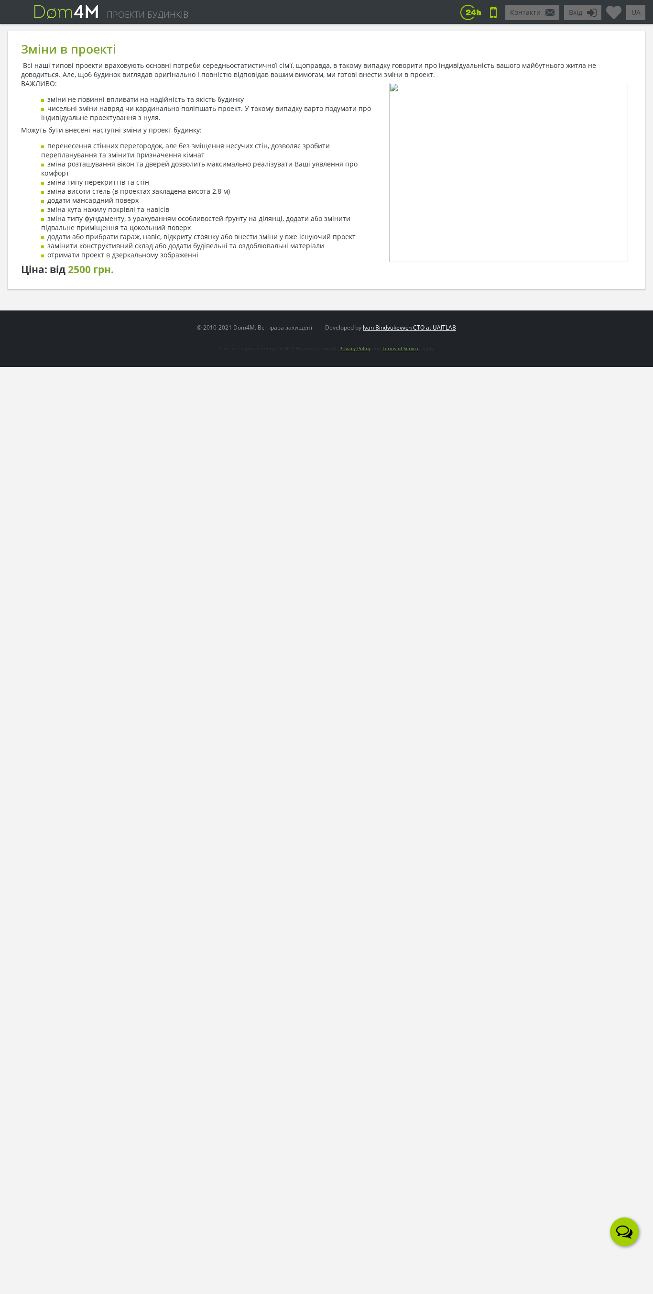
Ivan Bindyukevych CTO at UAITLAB (409, 327)
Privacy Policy (354, 348)
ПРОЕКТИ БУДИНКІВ (147, 14)
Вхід (575, 12)
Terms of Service (401, 348)
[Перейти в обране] (613, 8)
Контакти (525, 12)
